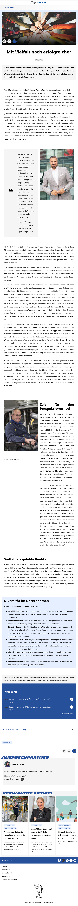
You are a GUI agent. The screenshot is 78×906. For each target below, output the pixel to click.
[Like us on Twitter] (67, 860)
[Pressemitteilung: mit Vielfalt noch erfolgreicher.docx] (71, 707)
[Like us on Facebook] (59, 860)
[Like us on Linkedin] (63, 860)
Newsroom (9, 8)
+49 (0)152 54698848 (18, 776)
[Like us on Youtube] (74, 860)
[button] (75, 2)
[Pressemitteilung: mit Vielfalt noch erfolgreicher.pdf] (71, 699)
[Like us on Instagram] (71, 860)
